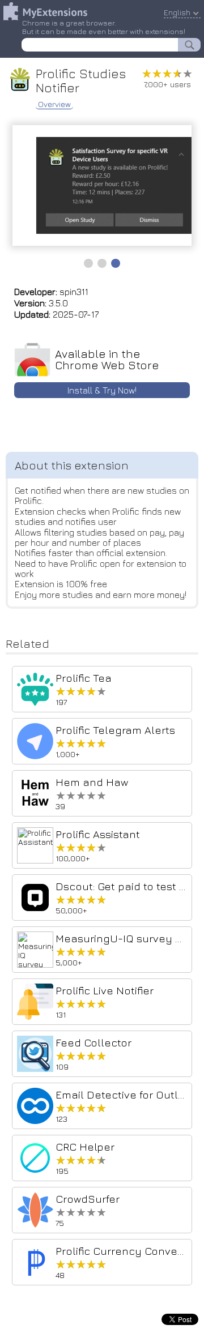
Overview (54, 104)
